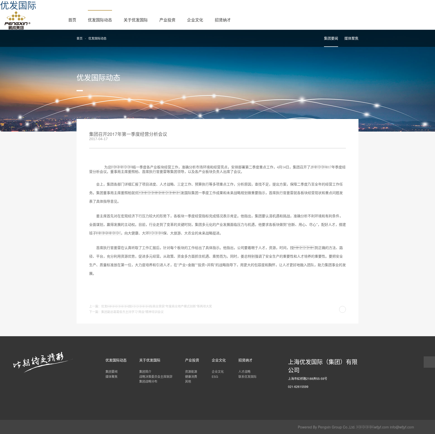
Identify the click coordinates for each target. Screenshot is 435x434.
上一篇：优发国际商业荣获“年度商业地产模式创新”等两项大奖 (150, 306)
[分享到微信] (326, 136)
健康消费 (191, 376)
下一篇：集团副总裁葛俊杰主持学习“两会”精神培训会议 (126, 311)
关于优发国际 (136, 20)
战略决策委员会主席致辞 (155, 376)
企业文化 (195, 20)
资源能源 (191, 371)
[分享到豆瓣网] (343, 136)
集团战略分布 (148, 381)
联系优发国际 (247, 376)
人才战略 (244, 371)
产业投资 (167, 20)
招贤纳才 (223, 20)
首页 (72, 20)
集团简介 (145, 371)
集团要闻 (331, 38)
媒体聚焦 (351, 38)
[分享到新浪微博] (318, 136)
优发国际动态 (100, 20)
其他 (188, 381)
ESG (215, 376)
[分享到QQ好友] (335, 136)
